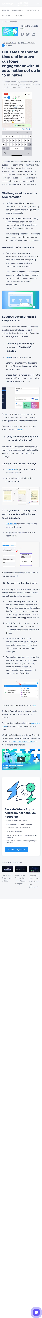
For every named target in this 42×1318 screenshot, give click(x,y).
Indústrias (6, 15)
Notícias (5, 10)
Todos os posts (10, 21)
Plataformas (17, 10)
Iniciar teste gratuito (16, 849)
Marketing (32, 43)
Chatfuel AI (19, 15)
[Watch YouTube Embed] (21, 759)
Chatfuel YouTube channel (22, 741)
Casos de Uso (31, 10)
